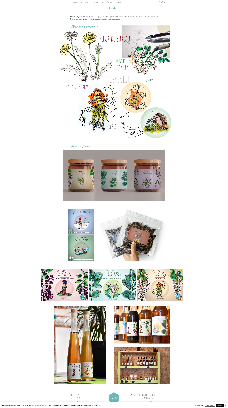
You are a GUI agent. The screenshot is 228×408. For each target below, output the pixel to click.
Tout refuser (209, 405)
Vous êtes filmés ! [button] (198, 405)
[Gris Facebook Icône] (159, 2)
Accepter (219, 405)
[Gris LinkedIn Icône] (164, 2)
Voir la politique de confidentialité (90, 405)
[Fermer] (226, 405)
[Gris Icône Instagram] (161, 2)
